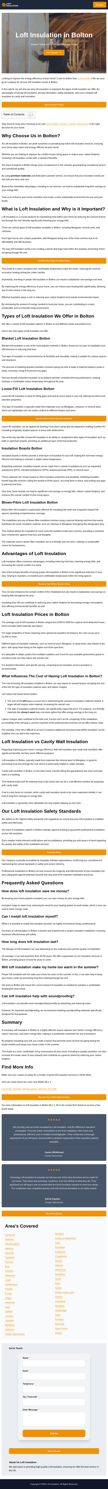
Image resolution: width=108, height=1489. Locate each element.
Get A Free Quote (54, 1214)
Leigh (8, 1280)
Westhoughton (30, 1089)
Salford (8, 1311)
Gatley (58, 1288)
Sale (57, 1243)
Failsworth (60, 1252)
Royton (58, 1261)
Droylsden (60, 1274)
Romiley (59, 1319)
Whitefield (10, 1275)
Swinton (9, 1271)
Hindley (9, 1289)
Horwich (9, 1262)
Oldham (59, 1265)
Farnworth (7, 1089)
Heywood (10, 1302)
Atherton (42, 1089)
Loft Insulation (84, 78)
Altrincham (60, 1270)
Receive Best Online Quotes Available (54, 418)
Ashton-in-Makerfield (65, 1238)
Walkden (17, 1089)
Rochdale (60, 1247)
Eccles (8, 1293)
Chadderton (61, 1256)
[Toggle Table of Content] (29, 114)
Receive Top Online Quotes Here (54, 584)
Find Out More (54, 852)
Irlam (7, 1307)
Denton (58, 1297)
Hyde (57, 1315)
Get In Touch (54, 1451)
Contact (100, 5)
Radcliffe (52, 1089)
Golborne (9, 1329)
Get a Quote (52, 52)
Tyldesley (10, 1257)
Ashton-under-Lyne (64, 1292)
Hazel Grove (61, 1328)
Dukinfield (60, 1301)
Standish (9, 1320)
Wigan (8, 1298)
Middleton (10, 1325)
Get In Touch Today (54, 105)
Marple (58, 1333)
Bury (7, 1266)
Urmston (9, 1316)
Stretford (59, 1234)
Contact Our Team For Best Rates (54, 261)
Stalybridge (61, 1310)
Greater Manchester (15, 1334)
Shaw (58, 1279)
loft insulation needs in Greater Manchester (67, 124)
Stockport (60, 1306)
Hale (57, 1283)
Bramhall (59, 1324)
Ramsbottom (11, 1284)
